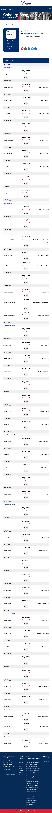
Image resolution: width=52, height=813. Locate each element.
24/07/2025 (7, 518)
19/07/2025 (7, 81)
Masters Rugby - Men (7, 233)
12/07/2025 (7, 94)
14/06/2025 (7, 147)
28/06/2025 (7, 571)
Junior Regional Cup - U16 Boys (9, 504)
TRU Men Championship (7, 203)
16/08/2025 (7, 200)
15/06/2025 (7, 488)
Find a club (3, 9)
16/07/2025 (7, 352)
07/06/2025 (7, 160)
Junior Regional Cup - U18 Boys (9, 325)
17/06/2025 (7, 693)
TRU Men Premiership (7, 67)
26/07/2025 (7, 64)
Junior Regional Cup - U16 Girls (9, 613)
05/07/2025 (7, 107)
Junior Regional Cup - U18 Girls (9, 434)
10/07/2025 (7, 544)
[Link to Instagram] (35, 48)
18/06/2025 (7, 405)
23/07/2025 (7, 339)
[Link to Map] (25, 48)
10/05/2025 (7, 706)
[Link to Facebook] (29, 48)
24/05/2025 (7, 187)
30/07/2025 (7, 322)
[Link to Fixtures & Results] (22, 48)
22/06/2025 (7, 249)
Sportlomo (36, 810)
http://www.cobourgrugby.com (34, 31)
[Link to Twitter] (32, 48)
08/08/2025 (7, 217)
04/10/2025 (7, 230)
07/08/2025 (7, 733)
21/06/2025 (7, 134)
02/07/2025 (7, 378)
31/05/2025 (7, 173)
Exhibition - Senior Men (7, 709)
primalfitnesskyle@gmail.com (33, 34)
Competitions (11, 9)
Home (5, 18)
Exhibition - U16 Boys (7, 736)
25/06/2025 (7, 392)
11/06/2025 (7, 418)
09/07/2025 (7, 365)
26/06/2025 (7, 120)
